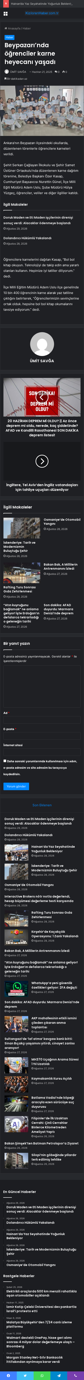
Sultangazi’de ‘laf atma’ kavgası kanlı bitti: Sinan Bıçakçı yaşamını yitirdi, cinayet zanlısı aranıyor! (40, 1043)
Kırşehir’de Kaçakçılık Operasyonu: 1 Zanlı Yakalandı (54, 934)
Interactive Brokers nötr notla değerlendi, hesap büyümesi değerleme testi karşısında (39, 898)
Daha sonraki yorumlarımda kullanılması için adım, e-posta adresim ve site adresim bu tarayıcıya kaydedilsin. (40, 767)
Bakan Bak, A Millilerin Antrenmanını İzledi (61, 566)
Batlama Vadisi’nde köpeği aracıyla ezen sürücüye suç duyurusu (52, 1102)
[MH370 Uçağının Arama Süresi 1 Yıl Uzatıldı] (16, 1065)
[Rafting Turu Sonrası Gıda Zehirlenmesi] (21, 573)
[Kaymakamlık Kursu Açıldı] (16, 1084)
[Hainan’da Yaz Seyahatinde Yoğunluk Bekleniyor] (16, 852)
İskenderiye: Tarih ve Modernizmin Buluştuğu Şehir (19, 546)
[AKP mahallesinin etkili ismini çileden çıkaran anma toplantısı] (16, 1024)
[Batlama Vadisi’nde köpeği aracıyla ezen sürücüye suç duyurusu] (16, 1103)
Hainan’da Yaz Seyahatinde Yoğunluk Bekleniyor (43, 3)
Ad (6, 713)
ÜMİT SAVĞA (18, 71)
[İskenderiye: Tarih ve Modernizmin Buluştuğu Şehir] (21, 528)
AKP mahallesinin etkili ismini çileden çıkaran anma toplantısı (54, 1022)
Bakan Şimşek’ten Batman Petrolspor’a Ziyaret (42, 1143)
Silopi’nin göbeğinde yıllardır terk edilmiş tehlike (53, 1157)
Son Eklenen (42, 805)
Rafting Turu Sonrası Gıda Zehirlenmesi (19, 589)
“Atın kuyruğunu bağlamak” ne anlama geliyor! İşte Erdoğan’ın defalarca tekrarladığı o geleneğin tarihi (21, 613)
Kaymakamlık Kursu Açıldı (51, 1078)
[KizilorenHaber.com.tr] (42, 13)
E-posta (9, 729)
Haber (27, 28)
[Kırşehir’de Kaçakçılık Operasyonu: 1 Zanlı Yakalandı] (16, 938)
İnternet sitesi (13, 745)
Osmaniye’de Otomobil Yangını (62, 521)
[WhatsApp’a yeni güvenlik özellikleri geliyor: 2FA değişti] (16, 989)
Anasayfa (13, 28)
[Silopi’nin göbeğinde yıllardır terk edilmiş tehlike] (16, 1161)
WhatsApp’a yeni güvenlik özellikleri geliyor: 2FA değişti (54, 985)
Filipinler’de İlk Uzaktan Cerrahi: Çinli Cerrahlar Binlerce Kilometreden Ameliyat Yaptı (49, 1125)
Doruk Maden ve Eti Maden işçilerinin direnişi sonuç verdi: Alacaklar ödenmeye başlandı (39, 821)
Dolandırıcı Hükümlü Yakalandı (27, 238)
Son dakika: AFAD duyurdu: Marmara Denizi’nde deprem (58, 609)
